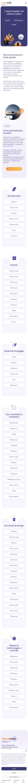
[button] (26, 751)
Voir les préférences (14, 777)
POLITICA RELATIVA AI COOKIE (6, 781)
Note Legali (23, 781)
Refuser (14, 772)
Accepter (14, 768)
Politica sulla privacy (16, 781)
